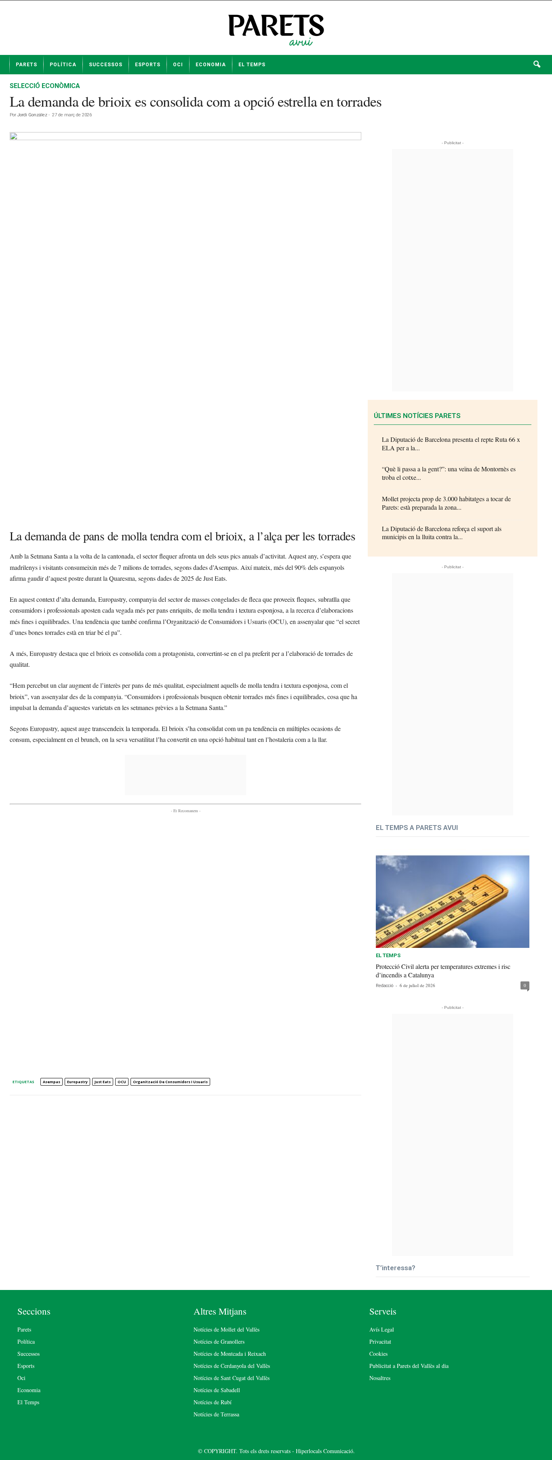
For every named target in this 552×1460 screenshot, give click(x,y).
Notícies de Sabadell (217, 1390)
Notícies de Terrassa (216, 1414)
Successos (105, 64)
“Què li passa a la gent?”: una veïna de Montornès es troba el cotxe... (449, 472)
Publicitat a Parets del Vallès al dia (409, 1366)
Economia (211, 64)
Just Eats (103, 1081)
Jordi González (32, 115)
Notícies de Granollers (219, 1341)
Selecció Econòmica (45, 86)
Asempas (51, 1081)
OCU (122, 1081)
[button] (537, 65)
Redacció (384, 985)
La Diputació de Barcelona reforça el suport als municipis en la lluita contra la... (441, 532)
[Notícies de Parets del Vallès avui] (276, 31)
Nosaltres (379, 1378)
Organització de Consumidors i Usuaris (170, 1081)
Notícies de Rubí (213, 1402)
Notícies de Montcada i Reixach (230, 1353)
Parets (26, 64)
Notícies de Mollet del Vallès (226, 1329)
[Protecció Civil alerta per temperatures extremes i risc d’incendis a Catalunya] (452, 898)
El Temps (251, 64)
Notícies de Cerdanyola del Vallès (232, 1366)
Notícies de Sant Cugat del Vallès (232, 1378)
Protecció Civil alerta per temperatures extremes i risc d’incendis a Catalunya (443, 970)
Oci (178, 64)
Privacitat (380, 1341)
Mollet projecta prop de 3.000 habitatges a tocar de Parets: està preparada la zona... (446, 502)
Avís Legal (381, 1329)
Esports (147, 64)
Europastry (77, 1081)
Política (63, 64)
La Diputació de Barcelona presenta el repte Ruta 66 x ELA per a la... (451, 443)
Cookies (378, 1353)
